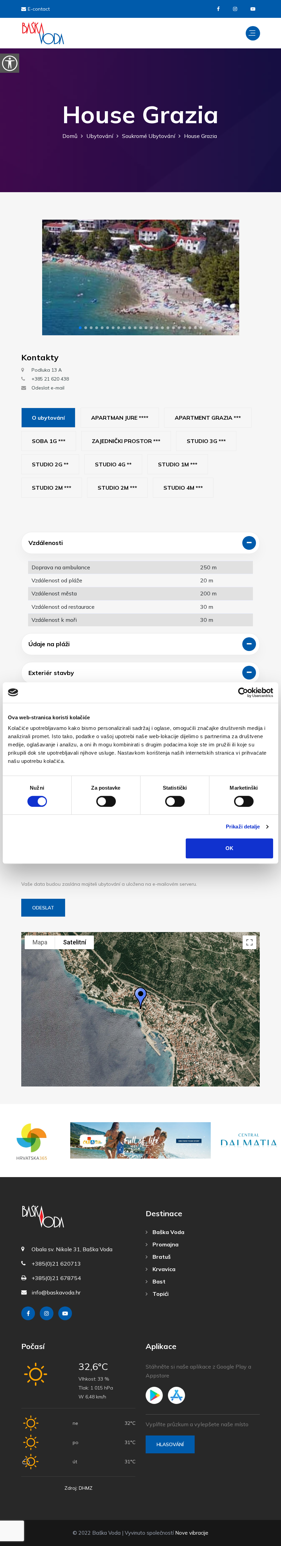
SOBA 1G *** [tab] (48, 441)
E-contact (39, 9)
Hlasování (170, 1444)
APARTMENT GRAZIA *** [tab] (208, 417)
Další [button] (228, 277)
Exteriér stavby (51, 673)
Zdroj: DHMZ (78, 1488)
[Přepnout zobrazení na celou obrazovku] (249, 942)
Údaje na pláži (49, 644)
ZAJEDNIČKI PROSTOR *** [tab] (126, 441)
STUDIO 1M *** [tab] (177, 464)
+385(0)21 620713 (56, 1263)
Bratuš (161, 1256)
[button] (80, 327)
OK (229, 848)
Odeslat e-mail (48, 388)
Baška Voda (167, 1232)
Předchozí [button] (53, 277)
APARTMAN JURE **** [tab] (119, 417)
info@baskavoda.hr (56, 1292)
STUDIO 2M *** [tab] (51, 487)
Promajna (165, 1244)
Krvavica (163, 1269)
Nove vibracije (191, 1533)
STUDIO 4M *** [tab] (183, 487)
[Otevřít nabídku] (253, 33)
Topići (160, 1294)
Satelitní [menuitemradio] (74, 942)
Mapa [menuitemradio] (40, 942)
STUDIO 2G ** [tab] (50, 464)
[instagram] (235, 8)
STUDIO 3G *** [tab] (206, 441)
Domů (69, 135)
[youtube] (253, 8)
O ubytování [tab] (48, 417)
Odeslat (43, 908)
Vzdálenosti (45, 543)
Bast (158, 1281)
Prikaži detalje (243, 826)
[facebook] (218, 8)
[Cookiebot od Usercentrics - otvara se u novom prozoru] (243, 692)
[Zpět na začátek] (260, 1539)
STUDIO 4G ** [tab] (113, 464)
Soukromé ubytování (148, 135)
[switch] (106, 801)
